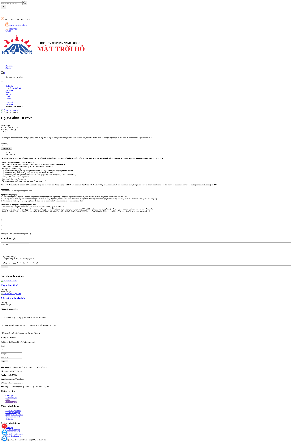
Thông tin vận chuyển (13, 411)
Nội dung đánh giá (9, 257)
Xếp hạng (6, 263)
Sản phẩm (9, 90)
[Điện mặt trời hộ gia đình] (11, 294)
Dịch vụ (8, 94)
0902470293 (13, 29)
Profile (7, 400)
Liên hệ (8, 31)
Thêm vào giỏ (6, 292)
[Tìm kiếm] (24, 3)
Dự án (7, 92)
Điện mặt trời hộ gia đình (13, 298)
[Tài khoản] (2, 62)
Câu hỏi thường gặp (12, 413)
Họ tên (5, 244)
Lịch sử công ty (16, 88)
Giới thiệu (9, 86)
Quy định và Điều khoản (14, 415)
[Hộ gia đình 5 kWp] (9, 281)
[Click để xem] (9, 110)
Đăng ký (8, 68)
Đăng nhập (9, 66)
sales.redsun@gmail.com (18, 25)
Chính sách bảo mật (12, 417)
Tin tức (8, 96)
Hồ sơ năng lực (11, 402)
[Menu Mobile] (2, 81)
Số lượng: (4, 144)
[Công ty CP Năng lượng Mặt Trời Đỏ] (43, 55)
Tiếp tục (4, 267)
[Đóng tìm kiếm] (3, 7)
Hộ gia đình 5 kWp (10, 285)
